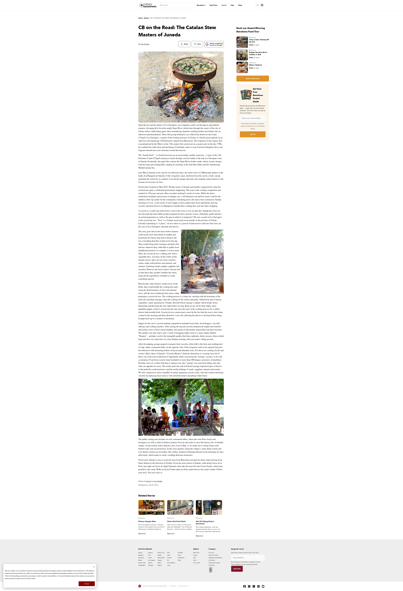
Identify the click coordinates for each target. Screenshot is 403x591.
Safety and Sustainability (215, 558)
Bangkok (140, 555)
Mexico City (161, 552)
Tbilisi (179, 555)
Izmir (149, 555)
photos (148, 481)
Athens (140, 552)
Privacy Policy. (31, 578)
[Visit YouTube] (263, 586)
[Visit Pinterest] (258, 586)
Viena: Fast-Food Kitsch (176, 521)
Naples (159, 555)
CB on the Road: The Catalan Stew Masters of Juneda (168, 18)
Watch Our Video (213, 555)
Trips (232, 5)
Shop (240, 5)
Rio (168, 560)
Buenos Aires (142, 563)
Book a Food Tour (252, 78)
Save (199, 44)
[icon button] (161, 503)
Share (186, 44)
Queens (169, 558)
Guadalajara (141, 565)
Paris (168, 552)
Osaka (159, 563)
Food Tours (213, 5)
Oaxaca (160, 560)
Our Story (211, 552)
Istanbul (150, 552)
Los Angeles (151, 560)
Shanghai (180, 552)
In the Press (212, 560)
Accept (86, 584)
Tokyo (179, 560)
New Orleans (161, 558)
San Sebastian (171, 563)
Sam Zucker (145, 44)
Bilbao (140, 560)
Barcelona (200, 5)
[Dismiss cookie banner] (94, 566)
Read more (142, 533)
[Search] (161, 5)
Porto (168, 555)
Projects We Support (214, 563)
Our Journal (196, 563)
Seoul (168, 565)
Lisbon (150, 558)
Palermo (160, 565)
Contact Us (212, 565)
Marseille (150, 565)
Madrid (150, 563)
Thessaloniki (181, 558)
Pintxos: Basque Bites (147, 521)
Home (140, 18)
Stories (224, 5)
